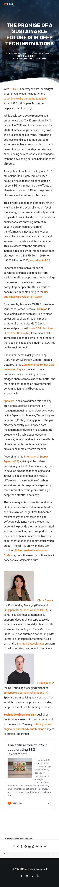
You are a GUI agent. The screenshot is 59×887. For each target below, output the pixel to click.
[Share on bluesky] (37, 846)
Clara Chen (44, 600)
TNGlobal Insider (26, 56)
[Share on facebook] (14, 846)
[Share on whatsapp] (33, 846)
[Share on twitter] (18, 846)
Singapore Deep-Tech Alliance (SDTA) (26, 610)
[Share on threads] (21, 846)
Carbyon (42, 309)
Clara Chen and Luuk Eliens (31, 58)
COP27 (14, 89)
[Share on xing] (41, 846)
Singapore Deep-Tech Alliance (18, 839)
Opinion (48, 53)
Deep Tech (37, 53)
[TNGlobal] (8, 4)
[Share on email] (45, 846)
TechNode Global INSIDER (20, 714)
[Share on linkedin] (29, 846)
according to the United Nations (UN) (26, 98)
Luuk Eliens (44, 683)
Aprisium (9, 401)
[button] (54, 4)
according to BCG (39, 260)
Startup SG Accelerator (30, 643)
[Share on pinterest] (25, 846)
